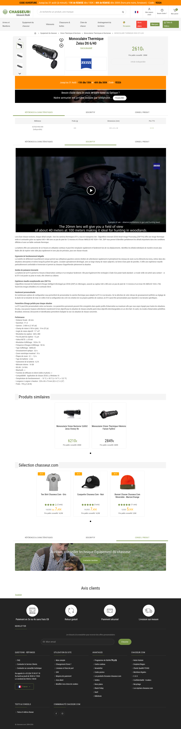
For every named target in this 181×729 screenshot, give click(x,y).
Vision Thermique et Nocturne (70, 33)
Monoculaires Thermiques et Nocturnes (97, 33)
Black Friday (99, 688)
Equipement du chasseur (28, 24)
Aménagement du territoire (104, 24)
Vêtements (50, 24)
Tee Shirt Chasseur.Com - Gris (53, 494)
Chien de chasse (83, 24)
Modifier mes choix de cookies (67, 684)
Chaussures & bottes (64, 24)
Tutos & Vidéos (168, 24)
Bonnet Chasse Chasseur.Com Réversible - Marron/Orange (127, 495)
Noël (96, 692)
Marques (154, 24)
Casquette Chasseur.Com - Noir (90, 494)
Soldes (97, 680)
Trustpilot (18, 595)
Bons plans (140, 24)
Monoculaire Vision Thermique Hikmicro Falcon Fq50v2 (109, 427)
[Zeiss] (86, 63)
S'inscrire (124, 642)
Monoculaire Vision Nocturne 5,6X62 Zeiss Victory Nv (72, 427)
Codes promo (99, 672)
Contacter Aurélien (90, 560)
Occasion (126, 26)
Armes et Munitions (6, 24)
